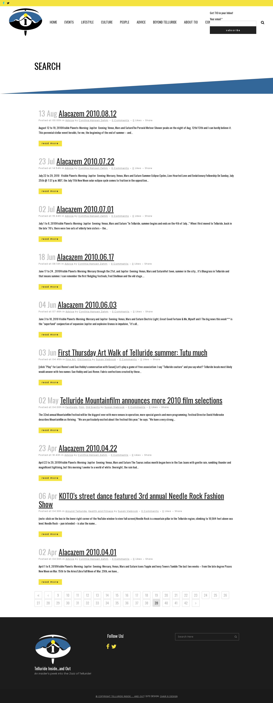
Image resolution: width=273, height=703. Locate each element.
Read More (50, 143)
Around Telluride (76, 511)
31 (77, 603)
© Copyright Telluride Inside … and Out (120, 696)
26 (225, 595)
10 (67, 595)
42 (186, 603)
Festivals (71, 407)
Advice (69, 120)
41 (176, 603)
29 (58, 603)
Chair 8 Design (169, 696)
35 (117, 603)
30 (67, 603)
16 (126, 595)
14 (107, 595)
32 (87, 603)
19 (156, 595)
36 (127, 603)
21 (176, 595)
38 (146, 603)
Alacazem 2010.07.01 (85, 208)
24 (205, 595)
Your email (216, 19)
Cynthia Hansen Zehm (93, 120)
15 (117, 595)
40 (166, 603)
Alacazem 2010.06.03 (87, 304)
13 (97, 595)
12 (87, 595)
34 (107, 603)
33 (97, 603)
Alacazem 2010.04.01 (87, 551)
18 (146, 595)
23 (195, 595)
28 (48, 603)
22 (186, 595)
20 (166, 595)
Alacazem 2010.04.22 (88, 447)
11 (77, 595)
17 (136, 595)
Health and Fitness (100, 511)
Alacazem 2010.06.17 (85, 256)
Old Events (84, 359)
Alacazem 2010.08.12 (87, 113)
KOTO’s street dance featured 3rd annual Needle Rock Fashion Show (131, 500)
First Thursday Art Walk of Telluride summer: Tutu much (132, 352)
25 (215, 595)
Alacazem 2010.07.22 (85, 161)
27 (38, 603)
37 (136, 603)
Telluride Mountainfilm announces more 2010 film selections (141, 400)
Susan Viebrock (106, 359)
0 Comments (120, 120)
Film (81, 407)
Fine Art (71, 359)
